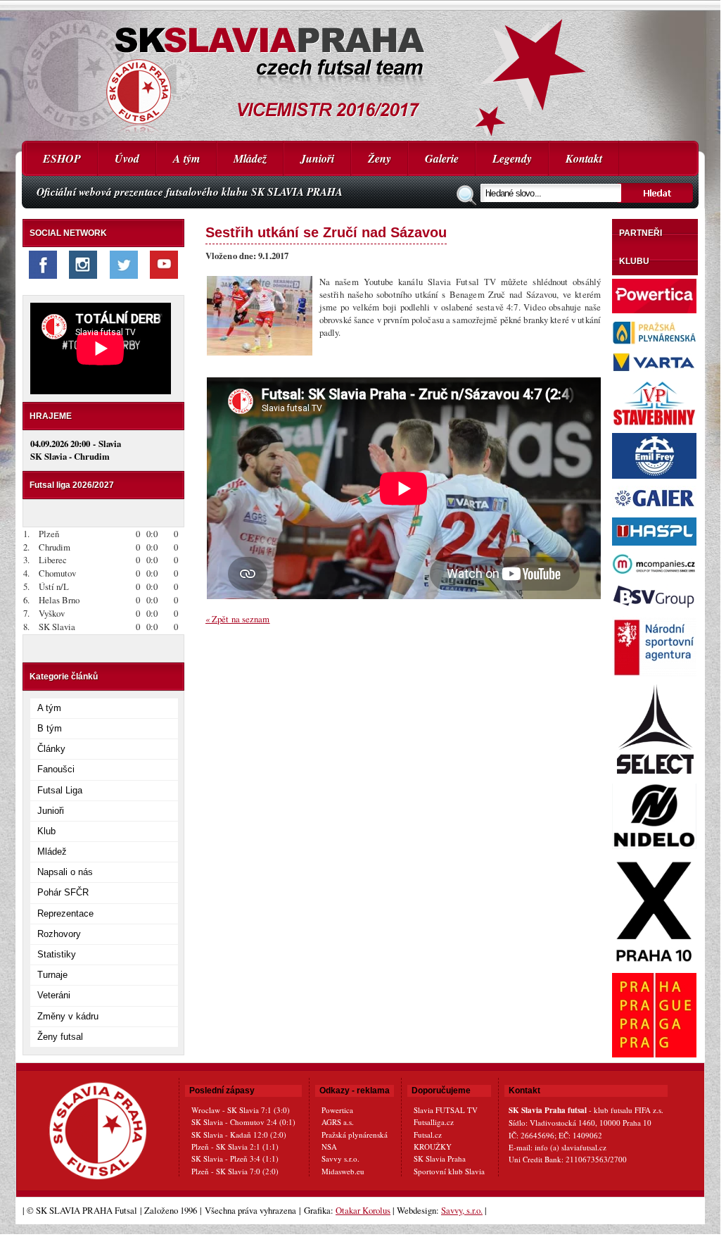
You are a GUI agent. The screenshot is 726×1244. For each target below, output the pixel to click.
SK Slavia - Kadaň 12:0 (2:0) (238, 1134)
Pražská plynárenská (354, 1134)
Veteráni (53, 995)
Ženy (379, 158)
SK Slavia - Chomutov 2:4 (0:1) (243, 1122)
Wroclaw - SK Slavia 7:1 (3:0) (240, 1110)
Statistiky (56, 954)
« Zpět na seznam (237, 618)
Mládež (250, 158)
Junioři (317, 158)
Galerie (442, 158)
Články (51, 748)
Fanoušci (56, 769)
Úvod (127, 158)
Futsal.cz (428, 1134)
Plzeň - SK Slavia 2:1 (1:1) (235, 1146)
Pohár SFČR (63, 892)
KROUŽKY (433, 1146)
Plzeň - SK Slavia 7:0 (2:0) (235, 1171)
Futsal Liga (59, 790)
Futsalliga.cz (434, 1122)
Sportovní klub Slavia (449, 1171)
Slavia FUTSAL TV (446, 1110)
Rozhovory (59, 934)
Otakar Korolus (363, 1210)
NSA (329, 1146)
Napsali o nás (65, 872)
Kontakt (584, 158)
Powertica (337, 1110)
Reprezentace (65, 913)
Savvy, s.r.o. (462, 1210)
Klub (46, 831)
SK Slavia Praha (440, 1158)
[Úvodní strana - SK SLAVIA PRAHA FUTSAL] (360, 70)
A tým (186, 158)
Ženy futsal (60, 1036)
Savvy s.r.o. (340, 1158)
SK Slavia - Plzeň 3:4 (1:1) (235, 1158)
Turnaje (52, 974)
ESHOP (62, 158)
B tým (49, 728)
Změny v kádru (67, 1016)
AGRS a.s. (337, 1122)
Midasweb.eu (342, 1171)
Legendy (512, 158)
